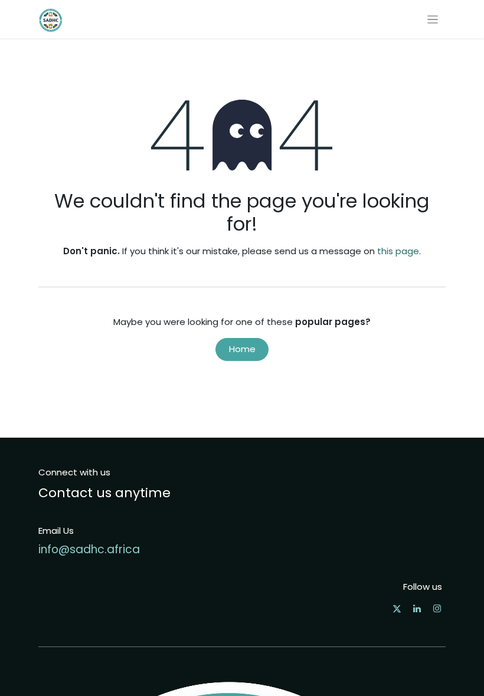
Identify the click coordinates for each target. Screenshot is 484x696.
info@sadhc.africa (89, 549)
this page (398, 251)
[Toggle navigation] (433, 19)
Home (242, 349)
